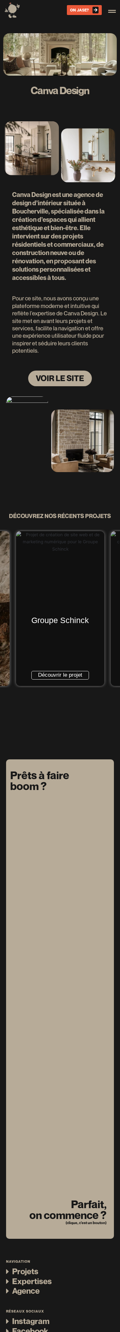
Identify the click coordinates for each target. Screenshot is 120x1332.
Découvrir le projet (60, 675)
